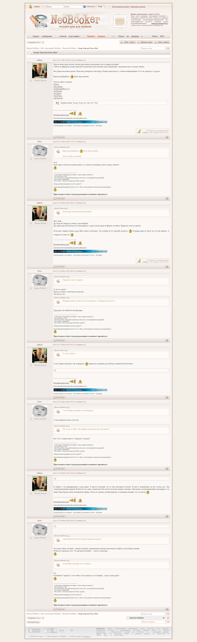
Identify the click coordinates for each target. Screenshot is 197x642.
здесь (76, 231)
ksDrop (56, 84)
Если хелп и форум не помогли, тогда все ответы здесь (70, 118)
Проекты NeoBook (69, 48)
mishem (39, 60)
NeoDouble (58, 91)
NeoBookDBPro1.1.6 (62, 89)
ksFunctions (58, 86)
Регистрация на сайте (120, 7)
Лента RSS (158, 36)
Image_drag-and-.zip (81, 103)
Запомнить (91, 6)
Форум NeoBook (33, 48)
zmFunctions (58, 98)
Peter (40, 141)
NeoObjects (58, 96)
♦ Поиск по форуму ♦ (129, 36)
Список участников (69, 36)
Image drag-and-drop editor (88, 48)
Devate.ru (87, 636)
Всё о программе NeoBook (51, 48)
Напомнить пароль (138, 7)
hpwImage (57, 93)
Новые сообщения (42, 36)
